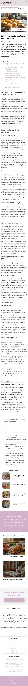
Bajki (14, 642)
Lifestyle (14, 648)
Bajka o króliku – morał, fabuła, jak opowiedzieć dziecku (14, 660)
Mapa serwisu (14, 681)
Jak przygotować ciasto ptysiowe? (14, 67)
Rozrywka (14, 652)
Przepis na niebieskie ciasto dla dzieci (19, 503)
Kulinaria (11, 8)
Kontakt (14, 635)
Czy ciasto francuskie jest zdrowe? (13, 556)
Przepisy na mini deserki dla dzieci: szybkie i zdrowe (19, 494)
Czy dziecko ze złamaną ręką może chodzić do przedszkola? (14, 670)
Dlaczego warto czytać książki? (12, 579)
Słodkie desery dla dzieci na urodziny (19, 485)
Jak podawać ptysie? (10, 84)
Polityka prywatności (14, 678)
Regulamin (14, 684)
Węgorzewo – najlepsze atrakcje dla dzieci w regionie (14, 667)
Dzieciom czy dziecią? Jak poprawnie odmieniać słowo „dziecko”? (14, 663)
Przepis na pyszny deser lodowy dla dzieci (18, 476)
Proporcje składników (11, 69)
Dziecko (14, 644)
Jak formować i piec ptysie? (12, 73)
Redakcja (14, 633)
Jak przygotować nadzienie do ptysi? (15, 78)
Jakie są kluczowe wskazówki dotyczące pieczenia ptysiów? (13, 86)
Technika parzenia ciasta (12, 71)
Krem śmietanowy (10, 80)
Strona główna (4, 8)
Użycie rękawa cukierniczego (13, 75)
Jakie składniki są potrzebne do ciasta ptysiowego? (15, 64)
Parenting (14, 650)
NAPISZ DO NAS (14, 600)
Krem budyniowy (10, 82)
